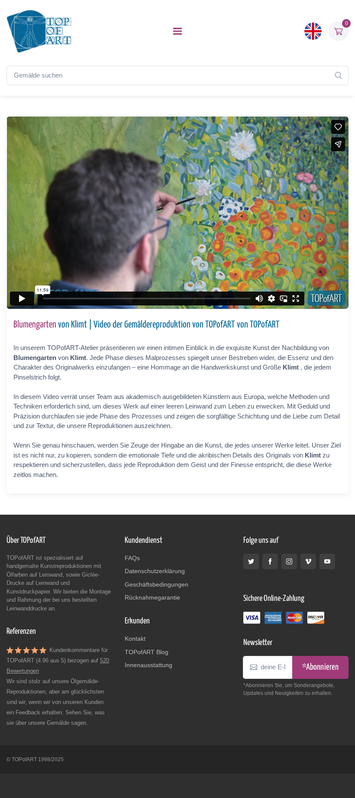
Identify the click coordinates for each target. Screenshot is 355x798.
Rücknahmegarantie (152, 597)
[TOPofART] (38, 31)
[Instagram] (289, 561)
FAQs (132, 558)
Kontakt (135, 638)
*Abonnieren (320, 667)
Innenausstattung (148, 665)
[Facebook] (270, 561)
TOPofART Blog (146, 652)
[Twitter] (251, 561)
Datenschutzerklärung (155, 571)
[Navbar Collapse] (177, 31)
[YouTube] (327, 561)
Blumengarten (34, 325)
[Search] (338, 75)
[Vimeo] (308, 561)
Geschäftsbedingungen (156, 584)
